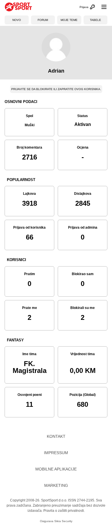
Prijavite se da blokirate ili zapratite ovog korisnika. (56, 89)
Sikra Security (63, 521)
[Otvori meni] (101, 7)
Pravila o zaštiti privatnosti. (64, 511)
